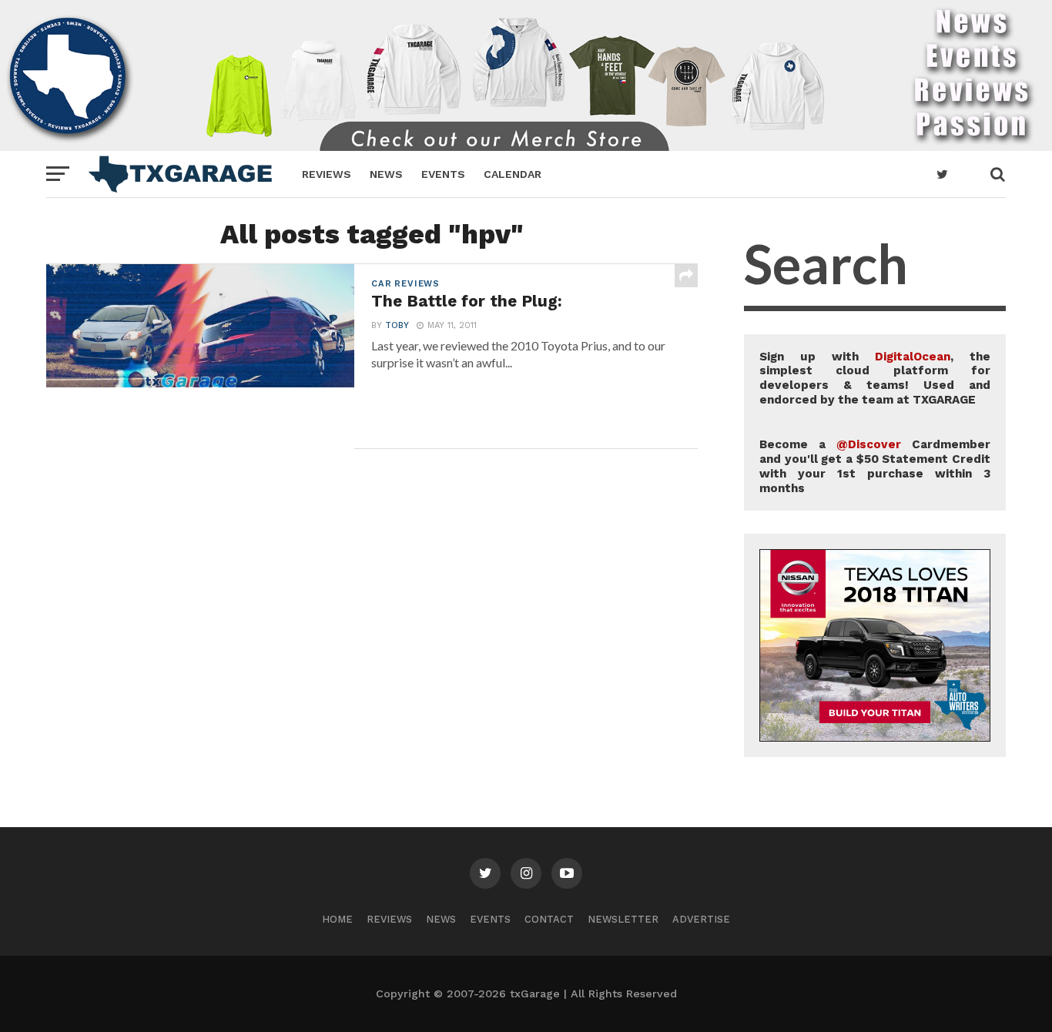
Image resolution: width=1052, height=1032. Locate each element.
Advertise (701, 919)
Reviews (326, 174)
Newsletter (623, 919)
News (386, 174)
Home (337, 919)
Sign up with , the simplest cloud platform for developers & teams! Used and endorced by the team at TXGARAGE (874, 378)
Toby (397, 325)
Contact (549, 919)
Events (443, 174)
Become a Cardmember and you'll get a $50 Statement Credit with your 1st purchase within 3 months (874, 465)
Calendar (512, 174)
